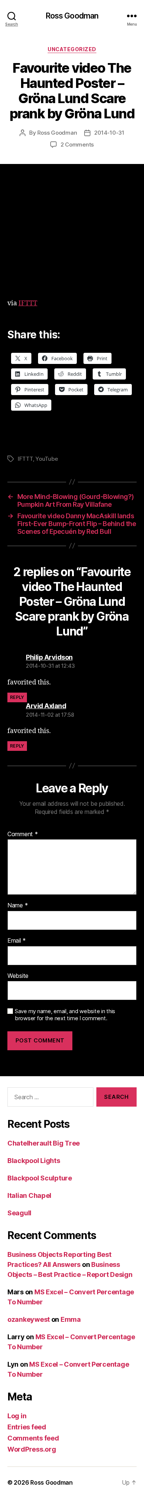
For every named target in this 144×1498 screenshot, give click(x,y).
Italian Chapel (29, 1195)
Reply (17, 697)
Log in (16, 1416)
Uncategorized (72, 49)
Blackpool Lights (33, 1160)
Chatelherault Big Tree (43, 1143)
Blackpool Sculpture (39, 1178)
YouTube (46, 458)
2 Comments (77, 144)
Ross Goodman (72, 16)
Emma (71, 1319)
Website (17, 976)
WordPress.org (31, 1449)
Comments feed (33, 1438)
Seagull (19, 1213)
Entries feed (26, 1427)
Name (17, 905)
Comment (22, 834)
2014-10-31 (109, 132)
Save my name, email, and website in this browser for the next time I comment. (65, 1015)
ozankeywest (28, 1319)
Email (16, 940)
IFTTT (27, 303)
